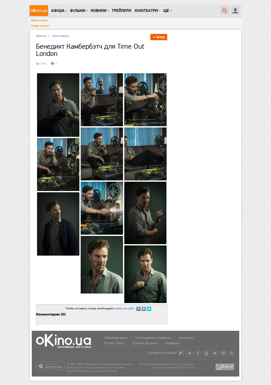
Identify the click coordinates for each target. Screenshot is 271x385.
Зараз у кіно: (39, 20)
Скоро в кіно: (40, 25)
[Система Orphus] (225, 366)
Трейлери (121, 11)
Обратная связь (115, 338)
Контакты (186, 338)
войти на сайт (124, 308)
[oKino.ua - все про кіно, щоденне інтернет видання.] (39, 10)
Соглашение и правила (153, 338)
